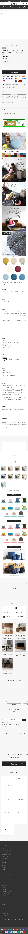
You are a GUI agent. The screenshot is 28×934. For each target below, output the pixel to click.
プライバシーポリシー (6, 893)
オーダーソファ (4, 848)
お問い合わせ (4, 880)
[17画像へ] (8, 45)
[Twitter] (10, 102)
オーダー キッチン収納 (6, 854)
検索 (24, 720)
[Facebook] (8, 102)
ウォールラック (11, 724)
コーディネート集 (17, 7)
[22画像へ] (15, 45)
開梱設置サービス (5, 869)
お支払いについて (5, 885)
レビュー (3, 911)
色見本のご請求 (4, 867)
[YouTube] (12, 920)
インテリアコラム (10, 7)
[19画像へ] (11, 45)
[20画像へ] (12, 45)
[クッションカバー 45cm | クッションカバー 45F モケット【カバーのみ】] (14, 693)
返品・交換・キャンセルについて (8, 113)
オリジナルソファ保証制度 (7, 874)
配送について (4, 887)
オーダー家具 (3, 7)
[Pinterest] (12, 102)
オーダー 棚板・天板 (5, 858)
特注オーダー (4, 865)
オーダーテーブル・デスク (6, 850)
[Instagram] (2, 920)
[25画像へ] (19, 45)
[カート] (26, 3)
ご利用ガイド (4, 883)
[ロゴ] (14, 4)
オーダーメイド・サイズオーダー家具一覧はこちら (14, 764)
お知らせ (3, 109)
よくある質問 (4, 889)
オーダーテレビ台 (5, 856)
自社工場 (3, 909)
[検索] (23, 3)
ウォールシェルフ (18, 724)
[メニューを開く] (2, 3)
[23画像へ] (16, 45)
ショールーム (4, 906)
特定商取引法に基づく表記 (7, 891)
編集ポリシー (4, 897)
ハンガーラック (4, 724)
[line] (9, 920)
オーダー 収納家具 (5, 852)
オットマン (4, 726)
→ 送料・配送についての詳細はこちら (10, 375)
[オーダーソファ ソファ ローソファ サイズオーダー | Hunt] (14, 746)
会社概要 (3, 904)
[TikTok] (22, 920)
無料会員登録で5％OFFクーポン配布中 (13, 1)
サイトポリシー (4, 895)
